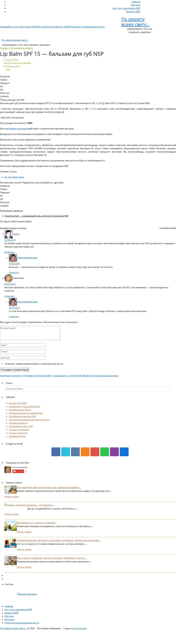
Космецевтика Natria (20, 409)
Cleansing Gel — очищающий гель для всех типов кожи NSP (36, 215)
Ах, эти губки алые (14, 177)
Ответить (9, 252)
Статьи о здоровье (19, 429)
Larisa (16, 233)
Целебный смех (17, 436)
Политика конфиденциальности (87, 26)
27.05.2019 (9, 240)
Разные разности (18, 423)
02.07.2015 (9, 284)
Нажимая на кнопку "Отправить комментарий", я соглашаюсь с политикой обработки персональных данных (59, 375)
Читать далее (11, 496)
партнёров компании (16, 128)
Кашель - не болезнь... (41, 505)
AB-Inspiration (80, 628)
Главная (136, 1)
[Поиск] (173, 388)
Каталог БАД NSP (18, 403)
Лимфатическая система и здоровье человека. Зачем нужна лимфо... (59, 540)
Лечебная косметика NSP (22, 416)
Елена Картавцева (27, 257)
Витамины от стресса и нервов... (37, 522)
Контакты (51, 26)
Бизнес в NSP (133, 11)
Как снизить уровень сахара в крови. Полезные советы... (51, 558)
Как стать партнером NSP (126, 8)
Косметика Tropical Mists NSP (24, 406)
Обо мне (135, 4)
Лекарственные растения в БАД (26, 413)
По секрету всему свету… (135, 21)
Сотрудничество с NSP (21, 426)
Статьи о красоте (18, 432)
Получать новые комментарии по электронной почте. (33, 363)
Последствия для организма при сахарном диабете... (49, 487)
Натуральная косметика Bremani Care (29, 419)
